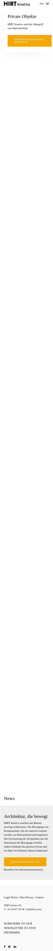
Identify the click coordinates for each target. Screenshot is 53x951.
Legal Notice (11, 897)
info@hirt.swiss (34, 909)
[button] (44, 3)
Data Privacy (27, 897)
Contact (39, 897)
